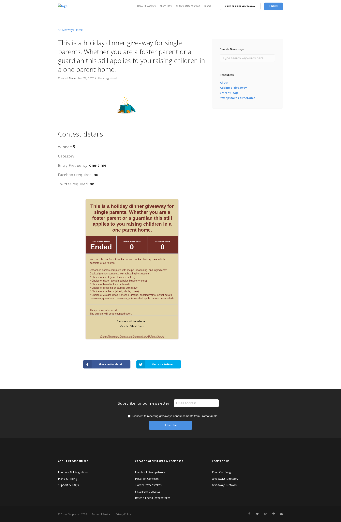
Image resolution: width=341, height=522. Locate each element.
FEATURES (166, 6)
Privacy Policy (123, 514)
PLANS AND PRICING (188, 6)
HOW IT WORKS (146, 6)
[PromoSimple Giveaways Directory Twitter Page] (257, 514)
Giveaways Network (224, 485)
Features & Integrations (73, 472)
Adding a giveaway (233, 88)
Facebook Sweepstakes (150, 472)
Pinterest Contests (147, 479)
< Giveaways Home (70, 30)
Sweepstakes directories (237, 98)
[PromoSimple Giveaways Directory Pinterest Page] (273, 514)
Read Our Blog (221, 472)
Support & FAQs (68, 485)
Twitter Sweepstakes (148, 485)
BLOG (207, 6)
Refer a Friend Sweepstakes (152, 498)
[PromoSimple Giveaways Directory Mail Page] (281, 514)
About (224, 82)
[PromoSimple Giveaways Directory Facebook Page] (249, 514)
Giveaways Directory (225, 479)
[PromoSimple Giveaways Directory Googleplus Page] (265, 514)
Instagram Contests (147, 491)
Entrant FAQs (229, 93)
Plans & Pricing (67, 479)
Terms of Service (101, 514)
